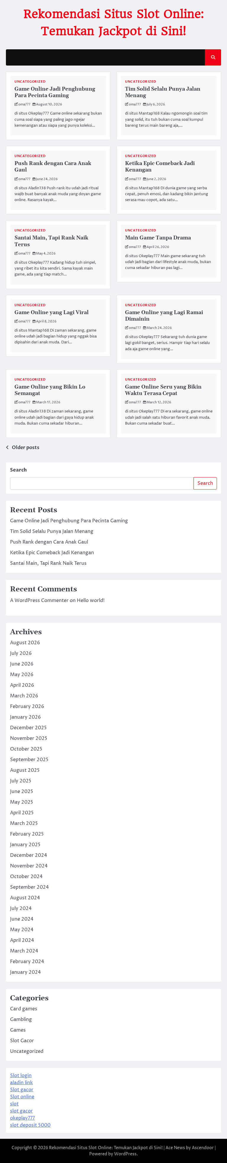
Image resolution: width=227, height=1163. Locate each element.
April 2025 (22, 813)
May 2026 (21, 674)
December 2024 (28, 855)
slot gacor (21, 1111)
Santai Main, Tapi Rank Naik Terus (48, 563)
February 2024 (27, 961)
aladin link (21, 1082)
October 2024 (26, 876)
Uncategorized (30, 81)
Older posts (25, 447)
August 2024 (25, 898)
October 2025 (26, 749)
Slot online (22, 1097)
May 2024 (21, 930)
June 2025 (21, 791)
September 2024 (29, 887)
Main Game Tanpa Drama (158, 238)
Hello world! (91, 600)
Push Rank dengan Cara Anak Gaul (49, 542)
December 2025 (28, 728)
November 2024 (29, 866)
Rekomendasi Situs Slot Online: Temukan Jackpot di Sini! (106, 1148)
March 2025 (24, 823)
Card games (23, 1009)
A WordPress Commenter (39, 600)
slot (14, 1104)
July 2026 (21, 653)
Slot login (21, 1075)
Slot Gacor (22, 1041)
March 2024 (24, 951)
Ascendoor (203, 1148)
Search (18, 470)
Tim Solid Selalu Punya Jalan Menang (51, 531)
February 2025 (27, 834)
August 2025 (25, 770)
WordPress (125, 1154)
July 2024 (21, 908)
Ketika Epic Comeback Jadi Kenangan (52, 552)
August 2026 (25, 643)
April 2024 (22, 940)
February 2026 (27, 706)
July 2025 (20, 781)
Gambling (21, 1019)
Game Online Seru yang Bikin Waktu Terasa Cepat (163, 390)
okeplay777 (22, 1118)
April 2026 (22, 685)
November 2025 (28, 738)
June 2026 (21, 664)
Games (18, 1030)
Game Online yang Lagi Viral (51, 312)
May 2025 (21, 802)
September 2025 (29, 759)
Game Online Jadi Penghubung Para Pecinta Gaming (54, 92)
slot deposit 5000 (30, 1125)
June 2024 (21, 919)
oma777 (24, 104)
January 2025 (25, 844)
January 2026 (25, 717)
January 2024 (25, 972)
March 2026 (24, 696)
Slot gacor (21, 1090)
